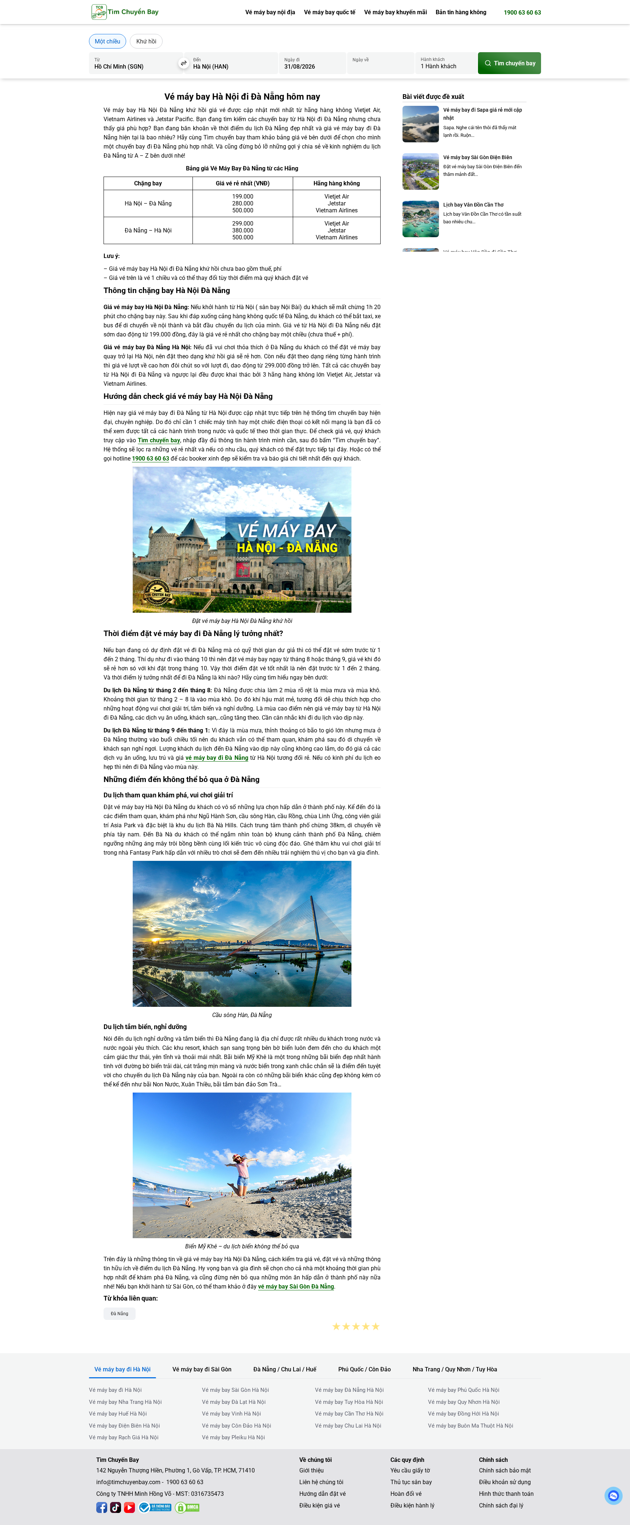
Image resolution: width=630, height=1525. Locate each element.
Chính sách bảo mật (505, 1470)
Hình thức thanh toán (506, 1493)
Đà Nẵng (119, 1313)
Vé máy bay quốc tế (329, 12)
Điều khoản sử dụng (505, 1482)
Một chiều (107, 41)
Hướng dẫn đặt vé (322, 1493)
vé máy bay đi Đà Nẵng (217, 757)
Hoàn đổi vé (405, 1493)
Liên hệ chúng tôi (321, 1482)
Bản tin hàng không (461, 12)
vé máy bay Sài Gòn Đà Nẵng (296, 1286)
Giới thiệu (311, 1470)
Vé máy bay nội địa (270, 12)
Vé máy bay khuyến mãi (395, 12)
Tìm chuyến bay (515, 63)
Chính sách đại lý (501, 1505)
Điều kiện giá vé (319, 1505)
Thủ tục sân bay (411, 1482)
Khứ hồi (146, 41)
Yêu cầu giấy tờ (410, 1470)
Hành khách (433, 59)
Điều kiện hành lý (412, 1505)
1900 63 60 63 (522, 12)
